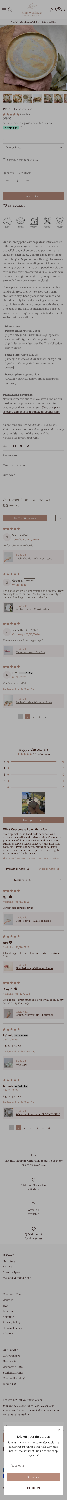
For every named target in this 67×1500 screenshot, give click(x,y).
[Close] (59, 1430)
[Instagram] (33, 1488)
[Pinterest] (38, 1488)
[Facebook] (28, 1488)
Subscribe (33, 1477)
